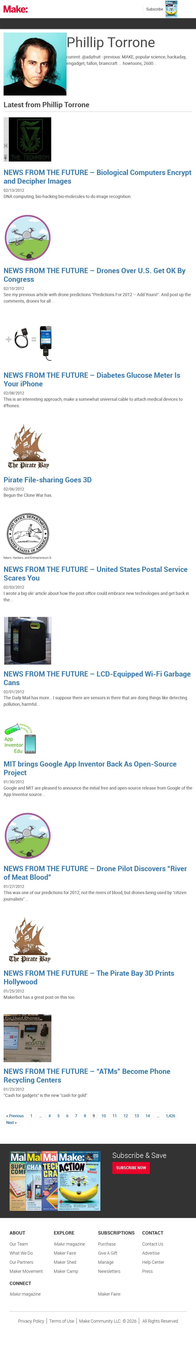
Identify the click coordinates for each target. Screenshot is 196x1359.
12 (126, 1115)
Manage (106, 1262)
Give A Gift (107, 1253)
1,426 (170, 1115)
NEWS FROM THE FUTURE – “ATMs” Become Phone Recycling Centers (87, 1075)
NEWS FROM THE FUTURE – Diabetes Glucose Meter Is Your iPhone (92, 379)
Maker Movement (26, 1271)
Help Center (153, 1262)
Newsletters (109, 1271)
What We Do (21, 1253)
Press (147, 1271)
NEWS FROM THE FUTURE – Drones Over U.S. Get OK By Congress (94, 274)
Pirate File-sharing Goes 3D (48, 480)
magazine (69, 1244)
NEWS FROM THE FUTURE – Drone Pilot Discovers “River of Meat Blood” (95, 872)
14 (148, 1115)
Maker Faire (65, 1253)
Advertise (151, 1253)
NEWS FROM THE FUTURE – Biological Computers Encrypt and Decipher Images (97, 176)
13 (137, 1115)
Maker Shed (65, 1262)
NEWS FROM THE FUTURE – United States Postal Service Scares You (96, 573)
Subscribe (154, 9)
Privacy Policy (31, 1321)
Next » (11, 1122)
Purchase (107, 1244)
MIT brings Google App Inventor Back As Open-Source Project (90, 768)
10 (104, 1115)
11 (115, 1115)
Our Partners (21, 1262)
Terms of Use (61, 1321)
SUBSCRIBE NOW (131, 1167)
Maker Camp (66, 1271)
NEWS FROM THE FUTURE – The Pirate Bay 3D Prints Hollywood (89, 977)
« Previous (15, 1115)
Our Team (19, 1244)
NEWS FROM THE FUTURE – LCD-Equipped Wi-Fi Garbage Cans (97, 678)
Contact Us (152, 1244)
